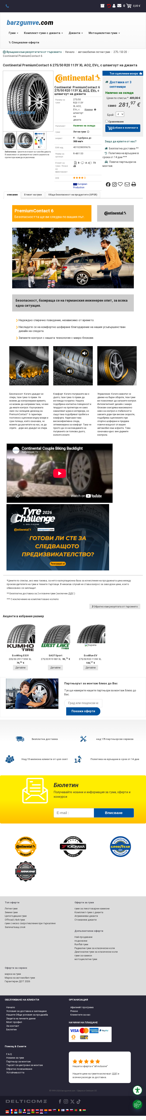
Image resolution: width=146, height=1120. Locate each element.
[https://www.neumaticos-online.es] (45, 1110)
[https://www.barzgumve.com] (20, 1113)
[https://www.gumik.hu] (84, 1110)
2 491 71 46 (9, 6)
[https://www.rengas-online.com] (62, 1110)
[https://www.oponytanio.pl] (7, 1113)
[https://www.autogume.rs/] (41, 1113)
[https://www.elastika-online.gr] (15, 1113)
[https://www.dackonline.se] (20, 1110)
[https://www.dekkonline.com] (28, 1110)
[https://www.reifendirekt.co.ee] (28, 1113)
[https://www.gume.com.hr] (24, 1113)
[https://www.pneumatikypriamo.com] (71, 1110)
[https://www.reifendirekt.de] (7, 1110)
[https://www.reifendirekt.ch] (15, 1110)
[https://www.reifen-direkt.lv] (37, 1113)
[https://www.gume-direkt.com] (54, 1110)
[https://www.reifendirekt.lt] (32, 1113)
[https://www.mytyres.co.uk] (41, 1110)
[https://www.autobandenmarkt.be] (58, 1110)
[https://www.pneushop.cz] (67, 1110)
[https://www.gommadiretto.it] (24, 1110)
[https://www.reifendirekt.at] (50, 1110)
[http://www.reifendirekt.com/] (45, 1113)
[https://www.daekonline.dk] (32, 1110)
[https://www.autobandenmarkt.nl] (37, 1110)
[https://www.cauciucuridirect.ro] (11, 1113)
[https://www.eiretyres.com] (80, 1110)
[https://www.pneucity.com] (75, 1110)
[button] (137, 1090)
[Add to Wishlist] (121, 184)
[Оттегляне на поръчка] (109, 6)
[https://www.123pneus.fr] (11, 1110)
